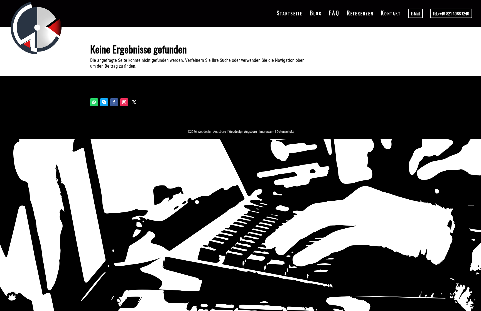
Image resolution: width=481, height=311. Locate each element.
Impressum (266, 132)
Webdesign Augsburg (243, 132)
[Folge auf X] (134, 102)
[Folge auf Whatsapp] (94, 102)
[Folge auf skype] (104, 102)
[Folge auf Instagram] (124, 102)
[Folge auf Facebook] (114, 102)
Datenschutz (285, 132)
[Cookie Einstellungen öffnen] (12, 304)
